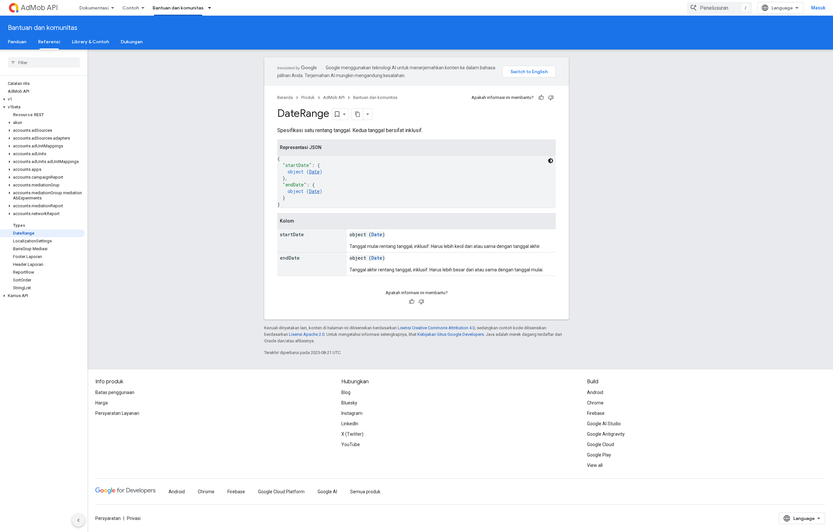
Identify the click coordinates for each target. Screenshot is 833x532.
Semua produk (365, 491)
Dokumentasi (94, 8)
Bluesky (349, 402)
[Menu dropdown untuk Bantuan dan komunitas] (211, 8)
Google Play (599, 454)
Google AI (327, 491)
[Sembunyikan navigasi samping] (78, 520)
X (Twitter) (352, 434)
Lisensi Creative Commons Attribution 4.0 (436, 327)
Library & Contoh (90, 42)
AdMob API (39, 7)
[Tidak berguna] (551, 97)
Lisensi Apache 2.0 (306, 334)
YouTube (350, 444)
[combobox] (719, 8)
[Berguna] (541, 97)
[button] (42, 99)
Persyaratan (108, 518)
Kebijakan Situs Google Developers (450, 334)
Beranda (285, 97)
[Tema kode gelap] (550, 161)
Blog (345, 392)
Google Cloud (600, 444)
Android (595, 392)
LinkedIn (349, 423)
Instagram (351, 413)
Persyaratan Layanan (117, 413)
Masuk (818, 7)
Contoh (130, 8)
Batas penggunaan (114, 392)
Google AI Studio (604, 423)
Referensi (49, 42)
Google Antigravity (606, 434)
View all (595, 465)
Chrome (595, 402)
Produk (308, 97)
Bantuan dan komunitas (178, 8)
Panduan (17, 42)
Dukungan (132, 42)
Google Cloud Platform (281, 491)
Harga (101, 402)
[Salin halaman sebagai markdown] (357, 114)
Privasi (134, 518)
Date (314, 172)
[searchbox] (44, 62)
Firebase (596, 413)
